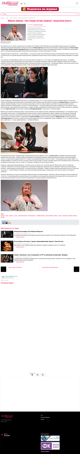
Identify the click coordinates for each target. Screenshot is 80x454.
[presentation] (32, 374)
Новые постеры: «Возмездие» (15, 267)
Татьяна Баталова (38, 24)
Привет (56, 215)
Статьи (15, 215)
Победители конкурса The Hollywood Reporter (28, 231)
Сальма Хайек (49, 215)
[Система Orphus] (10, 281)
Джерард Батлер (22, 215)
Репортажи (65, 215)
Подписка (42, 419)
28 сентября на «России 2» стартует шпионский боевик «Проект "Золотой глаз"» (39, 241)
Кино (7, 215)
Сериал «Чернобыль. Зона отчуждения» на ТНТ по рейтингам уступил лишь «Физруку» (41, 255)
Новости (3, 215)
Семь (59, 215)
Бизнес (11, 215)
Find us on (7, 435)
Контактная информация (45, 417)
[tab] (32, 374)
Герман (3, 217)
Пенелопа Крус (32, 215)
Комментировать (20, 236)
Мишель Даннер (72, 215)
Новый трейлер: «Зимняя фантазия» (50, 267)
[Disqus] (40, 305)
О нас (42, 415)
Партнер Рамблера (45, 451)
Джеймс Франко (40, 215)
